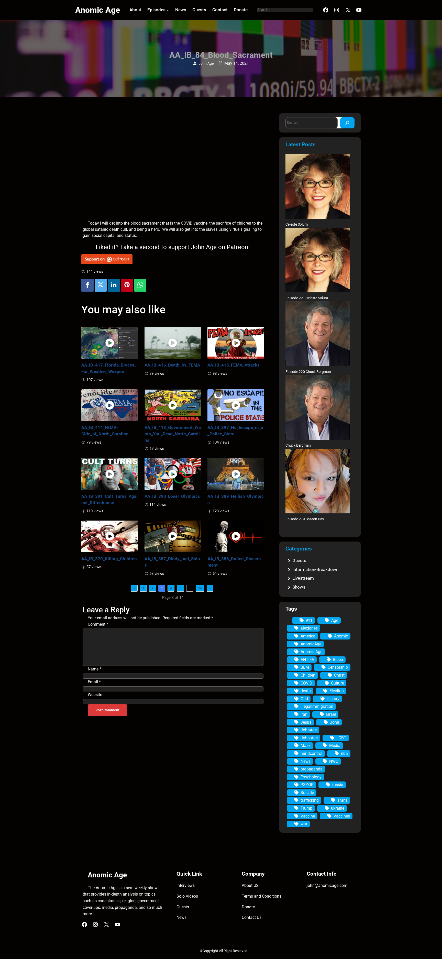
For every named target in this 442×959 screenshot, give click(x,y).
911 (309, 620)
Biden (338, 659)
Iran (304, 714)
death (306, 690)
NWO (333, 761)
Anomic (341, 636)
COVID (306, 683)
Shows (298, 587)
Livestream (303, 578)
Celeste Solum (296, 224)
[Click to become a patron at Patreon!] (172, 259)
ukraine (337, 808)
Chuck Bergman (298, 445)
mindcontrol (311, 753)
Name (94, 669)
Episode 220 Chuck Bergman (308, 372)
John (334, 722)
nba (344, 753)
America (308, 636)
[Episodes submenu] (168, 10)
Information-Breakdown (315, 569)
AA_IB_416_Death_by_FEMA (172, 365)
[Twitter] (101, 285)
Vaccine (308, 816)
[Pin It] (127, 285)
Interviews (185, 885)
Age (334, 620)
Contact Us (251, 917)
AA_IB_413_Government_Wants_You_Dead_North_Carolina (173, 434)
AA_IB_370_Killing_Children (109, 558)
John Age (206, 63)
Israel (331, 714)
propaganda (312, 769)
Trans (342, 800)
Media (334, 745)
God (304, 698)
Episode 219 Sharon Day (304, 519)
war (304, 823)
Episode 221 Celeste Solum (306, 298)
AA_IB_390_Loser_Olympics (172, 496)
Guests (299, 560)
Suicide (307, 792)
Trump (306, 808)
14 (200, 588)
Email (94, 681)
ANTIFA (307, 659)
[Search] (347, 122)
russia (337, 784)
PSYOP (307, 784)
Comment (98, 624)
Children (308, 675)
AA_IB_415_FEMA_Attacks (233, 365)
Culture (337, 683)
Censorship (338, 667)
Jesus (306, 722)
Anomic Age (97, 10)
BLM (305, 667)
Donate (248, 907)
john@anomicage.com (327, 885)
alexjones (309, 628)
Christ (339, 675)
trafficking (310, 800)
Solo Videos (187, 896)
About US (250, 885)
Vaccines (342, 816)
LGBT (341, 737)
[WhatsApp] (140, 285)
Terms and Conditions (261, 896)
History (333, 698)
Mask (306, 745)
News (306, 761)
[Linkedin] (114, 285)
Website (95, 694)
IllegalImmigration (317, 706)
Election (336, 690)
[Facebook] (87, 285)
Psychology (311, 777)
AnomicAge (311, 644)
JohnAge (309, 729)
